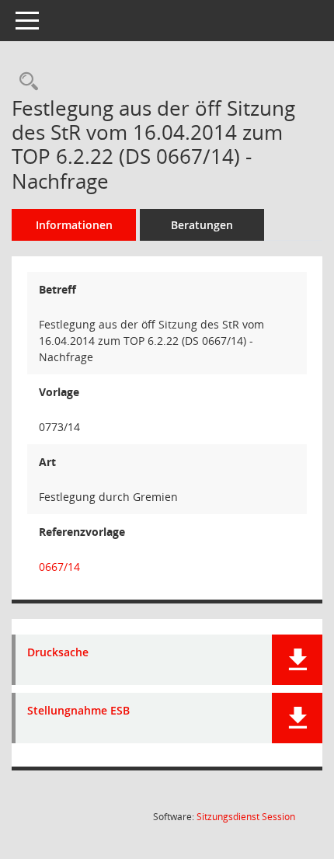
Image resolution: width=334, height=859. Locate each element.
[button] (297, 660)
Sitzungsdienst (246, 816)
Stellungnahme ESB (78, 711)
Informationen (74, 224)
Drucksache (58, 652)
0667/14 (59, 566)
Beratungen (202, 224)
